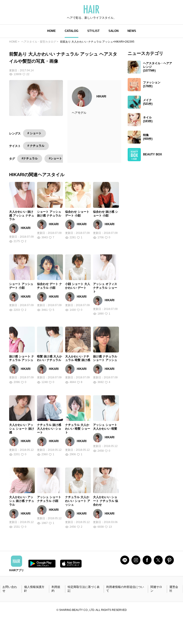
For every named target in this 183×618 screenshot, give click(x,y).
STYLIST (93, 31)
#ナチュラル (30, 158)
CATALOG (71, 31)
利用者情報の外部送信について (125, 588)
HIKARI (101, 96)
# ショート (34, 133)
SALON (113, 31)
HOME (51, 31)
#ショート (55, 158)
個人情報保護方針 (34, 588)
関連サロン (156, 588)
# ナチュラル (35, 145)
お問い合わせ (9, 588)
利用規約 (56, 588)
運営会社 (173, 588)
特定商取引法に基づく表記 (84, 588)
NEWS (131, 31)
